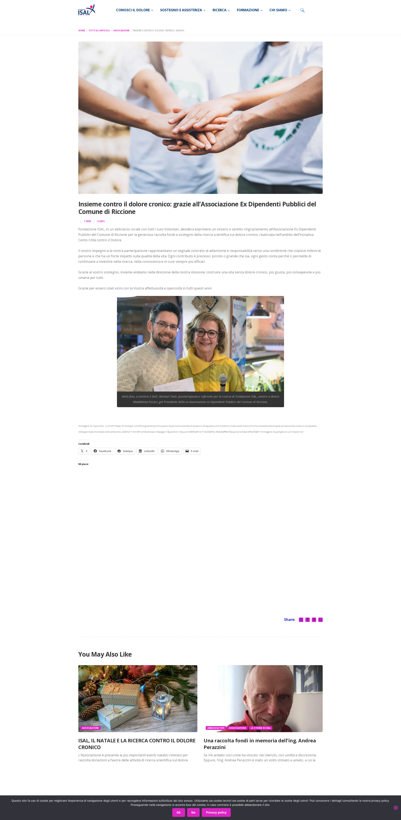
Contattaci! (272, 792)
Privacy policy (216, 812)
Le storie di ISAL (261, 728)
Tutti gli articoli (99, 30)
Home (81, 30)
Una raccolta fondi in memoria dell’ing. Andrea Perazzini (260, 743)
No (193, 812)
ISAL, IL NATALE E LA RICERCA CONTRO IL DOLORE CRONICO (136, 743)
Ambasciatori (215, 728)
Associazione (121, 30)
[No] (396, 808)
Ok (178, 812)
